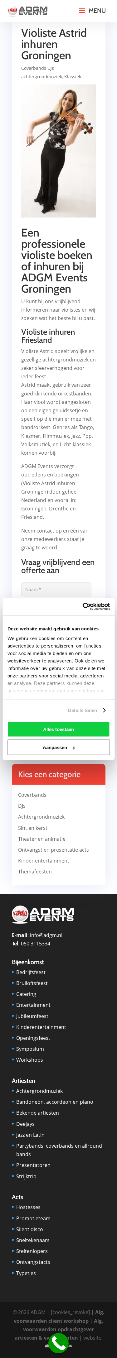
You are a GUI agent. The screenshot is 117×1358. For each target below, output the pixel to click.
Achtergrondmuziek (41, 816)
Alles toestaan (58, 729)
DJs (22, 805)
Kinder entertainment (43, 860)
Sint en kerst (32, 828)
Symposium (30, 1048)
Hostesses (28, 1207)
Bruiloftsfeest (32, 983)
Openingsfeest (33, 1038)
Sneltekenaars (33, 1240)
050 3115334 (35, 943)
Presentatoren (33, 1165)
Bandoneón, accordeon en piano (54, 1101)
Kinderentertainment (41, 1027)
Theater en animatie (42, 838)
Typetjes (26, 1273)
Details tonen (82, 710)
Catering (26, 994)
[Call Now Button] (58, 1343)
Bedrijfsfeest (31, 972)
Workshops (29, 1059)
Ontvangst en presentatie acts (53, 849)
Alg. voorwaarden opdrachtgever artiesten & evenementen (59, 1329)
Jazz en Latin (30, 1134)
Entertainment (33, 1005)
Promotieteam (33, 1218)
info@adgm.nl (46, 935)
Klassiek (72, 76)
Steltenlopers (32, 1251)
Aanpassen (55, 747)
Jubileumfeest (32, 1016)
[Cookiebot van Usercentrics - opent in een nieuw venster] (83, 607)
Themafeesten (35, 871)
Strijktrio (26, 1176)
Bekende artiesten (37, 1112)
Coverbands (32, 794)
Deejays (25, 1124)
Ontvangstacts (33, 1262)
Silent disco (29, 1229)
